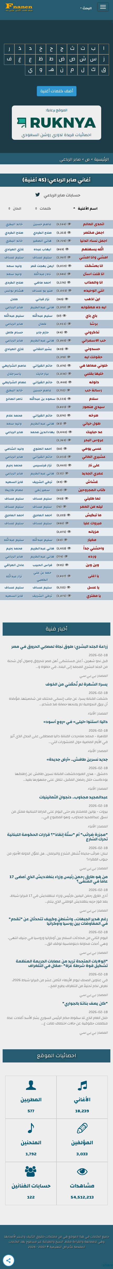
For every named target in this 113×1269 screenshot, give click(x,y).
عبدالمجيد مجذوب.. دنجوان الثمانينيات (73, 797)
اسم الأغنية (87, 208)
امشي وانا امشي (82, 257)
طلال (14, 299)
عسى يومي (78, 448)
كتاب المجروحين (80, 490)
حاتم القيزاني (42, 365)
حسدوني (78, 349)
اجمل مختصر (80, 232)
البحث (87, 8)
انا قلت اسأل (80, 274)
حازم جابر (42, 332)
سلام (77, 398)
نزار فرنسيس (42, 465)
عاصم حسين (42, 224)
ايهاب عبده (42, 249)
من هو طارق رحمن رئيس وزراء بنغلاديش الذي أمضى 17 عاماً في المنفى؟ (58, 879)
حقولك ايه (79, 357)
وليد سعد (14, 266)
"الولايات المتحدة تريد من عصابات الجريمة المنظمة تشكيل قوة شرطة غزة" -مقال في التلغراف (62, 963)
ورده (76, 556)
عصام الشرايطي (14, 382)
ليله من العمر (79, 506)
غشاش (77, 481)
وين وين (77, 565)
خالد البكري (14, 224)
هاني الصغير (42, 241)
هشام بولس (14, 291)
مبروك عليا (79, 523)
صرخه (77, 415)
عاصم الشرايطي (14, 365)
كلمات (45, 208)
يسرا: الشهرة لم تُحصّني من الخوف (76, 684)
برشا (77, 323)
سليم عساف (42, 257)
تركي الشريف (42, 482)
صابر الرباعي (14, 307)
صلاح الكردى (14, 282)
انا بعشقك (79, 265)
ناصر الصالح (14, 399)
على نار (78, 465)
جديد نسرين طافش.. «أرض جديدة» (77, 759)
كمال (42, 324)
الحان (17, 208)
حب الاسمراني (81, 340)
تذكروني (77, 332)
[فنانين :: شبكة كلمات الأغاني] (28, 7)
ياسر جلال (14, 374)
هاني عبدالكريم (42, 307)
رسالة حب (79, 390)
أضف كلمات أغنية (56, 91)
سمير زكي (42, 490)
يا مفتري (78, 595)
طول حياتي (78, 423)
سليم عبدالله (42, 316)
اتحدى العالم (80, 224)
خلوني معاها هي (82, 365)
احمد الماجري (42, 515)
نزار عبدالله (14, 576)
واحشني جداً (80, 548)
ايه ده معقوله (81, 307)
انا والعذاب (79, 282)
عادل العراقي (14, 565)
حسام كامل (14, 332)
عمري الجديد (79, 473)
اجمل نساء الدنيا (81, 240)
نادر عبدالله (42, 274)
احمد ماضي (42, 282)
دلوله (77, 382)
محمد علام (14, 415)
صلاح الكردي (42, 233)
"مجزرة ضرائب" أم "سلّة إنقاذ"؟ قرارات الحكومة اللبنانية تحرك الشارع (57, 837)
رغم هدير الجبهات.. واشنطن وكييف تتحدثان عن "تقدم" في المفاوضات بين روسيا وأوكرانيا (58, 921)
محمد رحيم (14, 465)
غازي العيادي (14, 249)
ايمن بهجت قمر (42, 266)
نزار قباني (42, 299)
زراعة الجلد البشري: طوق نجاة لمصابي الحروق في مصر (59, 646)
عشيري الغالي (81, 456)
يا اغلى (77, 576)
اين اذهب (78, 299)
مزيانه (77, 531)
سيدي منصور (80, 407)
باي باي (76, 315)
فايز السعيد (14, 482)
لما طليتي (78, 498)
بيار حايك (42, 374)
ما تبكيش (78, 515)
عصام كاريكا (14, 490)
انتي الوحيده (80, 290)
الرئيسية (101, 159)
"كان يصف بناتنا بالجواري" (85, 1003)
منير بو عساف (42, 291)
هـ (51, 69)
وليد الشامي (14, 449)
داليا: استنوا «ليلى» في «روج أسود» (75, 722)
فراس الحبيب (42, 565)
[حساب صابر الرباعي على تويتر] (38, 195)
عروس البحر (80, 440)
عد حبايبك (79, 432)
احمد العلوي (42, 449)
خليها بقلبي (80, 373)
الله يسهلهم (80, 249)
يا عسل (77, 587)
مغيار (76, 540)
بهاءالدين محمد (42, 432)
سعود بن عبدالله (42, 399)
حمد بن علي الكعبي (42, 576)
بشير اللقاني (42, 349)
